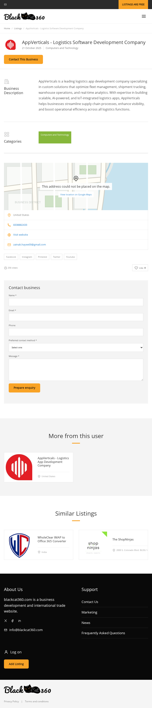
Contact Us (90, 601)
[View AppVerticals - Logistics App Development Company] (19, 467)
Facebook (11, 256)
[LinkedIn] (19, 620)
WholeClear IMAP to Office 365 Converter (52, 539)
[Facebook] (12, 620)
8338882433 (20, 225)
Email (12, 310)
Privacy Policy (11, 701)
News (86, 622)
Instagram (27, 256)
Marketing (89, 612)
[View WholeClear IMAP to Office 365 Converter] (19, 545)
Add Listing (16, 664)
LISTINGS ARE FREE (133, 4)
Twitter (56, 256)
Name (12, 295)
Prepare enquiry (24, 388)
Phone (12, 325)
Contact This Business (23, 59)
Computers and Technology (55, 134)
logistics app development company (102, 81)
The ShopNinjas (123, 539)
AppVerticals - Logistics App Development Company (53, 461)
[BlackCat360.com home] (24, 16)
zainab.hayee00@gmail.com (29, 244)
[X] (5, 620)
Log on (16, 652)
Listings (18, 28)
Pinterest (42, 256)
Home (7, 28)
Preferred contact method (23, 340)
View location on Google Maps (76, 194)
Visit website (20, 234)
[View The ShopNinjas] (94, 545)
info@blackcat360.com (26, 630)
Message (14, 356)
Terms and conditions (37, 701)
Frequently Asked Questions (103, 633)
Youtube (70, 256)
